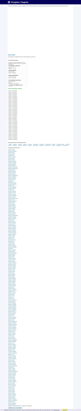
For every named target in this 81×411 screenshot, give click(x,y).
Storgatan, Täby (11, 354)
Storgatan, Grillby (11, 202)
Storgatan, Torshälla (12, 347)
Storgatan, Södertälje (12, 341)
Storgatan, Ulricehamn (12, 358)
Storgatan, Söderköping (12, 340)
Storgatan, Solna (11, 320)
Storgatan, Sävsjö (11, 337)
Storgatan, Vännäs (11, 383)
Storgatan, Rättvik (11, 301)
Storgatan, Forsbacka (12, 191)
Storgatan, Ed (10, 181)
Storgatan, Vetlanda (11, 370)
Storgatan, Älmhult (11, 391)
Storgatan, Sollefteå (11, 318)
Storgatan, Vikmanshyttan (13, 371)
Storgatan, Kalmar (11, 244)
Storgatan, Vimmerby (12, 374)
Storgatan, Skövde (11, 314)
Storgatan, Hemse (11, 221)
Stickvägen (24, 145)
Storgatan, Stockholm (12, 322)
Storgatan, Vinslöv (11, 377)
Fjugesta (19, 5)
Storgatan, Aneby (11, 152)
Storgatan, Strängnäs (12, 325)
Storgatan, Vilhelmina (12, 372)
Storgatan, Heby (11, 219)
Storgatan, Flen (11, 189)
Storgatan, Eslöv (11, 185)
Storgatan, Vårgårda (12, 380)
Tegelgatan (41, 145)
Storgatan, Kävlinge (11, 259)
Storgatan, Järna (11, 241)
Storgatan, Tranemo (12, 348)
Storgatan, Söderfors (12, 338)
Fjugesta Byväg (35, 144)
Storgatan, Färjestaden (12, 195)
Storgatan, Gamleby (11, 196)
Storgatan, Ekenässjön (12, 182)
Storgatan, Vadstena (12, 362)
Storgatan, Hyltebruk (12, 231)
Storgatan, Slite (11, 315)
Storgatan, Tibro (11, 342)
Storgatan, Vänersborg (12, 381)
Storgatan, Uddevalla (12, 357)
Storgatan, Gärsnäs (11, 209)
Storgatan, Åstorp (11, 390)
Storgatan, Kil (10, 248)
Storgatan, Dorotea (11, 179)
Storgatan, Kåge (11, 257)
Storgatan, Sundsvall (12, 330)
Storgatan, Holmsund (12, 225)
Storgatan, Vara (11, 367)
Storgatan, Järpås (11, 242)
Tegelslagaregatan (41, 5)
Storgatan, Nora (11, 287)
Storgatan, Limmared (12, 265)
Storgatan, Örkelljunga (12, 398)
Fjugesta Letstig (41, 144)
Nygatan (10, 145)
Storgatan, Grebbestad (12, 201)
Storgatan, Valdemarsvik (12, 365)
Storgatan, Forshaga (12, 194)
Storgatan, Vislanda (11, 378)
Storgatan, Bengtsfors (12, 162)
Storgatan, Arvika (11, 158)
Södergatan (30, 145)
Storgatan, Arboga (11, 153)
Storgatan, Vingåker (11, 375)
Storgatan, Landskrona (12, 262)
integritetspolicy (57, 410)
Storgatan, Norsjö (11, 291)
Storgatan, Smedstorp (12, 317)
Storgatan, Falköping (12, 188)
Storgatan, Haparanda (12, 218)
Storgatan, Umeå (11, 360)
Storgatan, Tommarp (12, 345)
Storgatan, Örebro (11, 397)
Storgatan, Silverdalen (12, 304)
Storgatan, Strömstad (12, 327)
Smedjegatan (14, 145)
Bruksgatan (49, 5)
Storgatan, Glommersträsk (13, 198)
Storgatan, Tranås (11, 350)
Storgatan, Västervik (12, 385)
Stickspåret (20, 145)
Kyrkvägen (54, 144)
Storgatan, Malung (11, 277)
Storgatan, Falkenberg (12, 186)
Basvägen (10, 144)
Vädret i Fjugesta (11, 55)
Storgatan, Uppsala (11, 361)
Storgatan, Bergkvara (12, 164)
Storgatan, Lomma (11, 269)
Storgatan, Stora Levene (12, 324)
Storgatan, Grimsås (11, 204)
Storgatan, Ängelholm (12, 394)
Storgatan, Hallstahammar (13, 215)
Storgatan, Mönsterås (12, 285)
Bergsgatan (20, 144)
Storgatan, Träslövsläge (12, 352)
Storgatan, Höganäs (12, 234)
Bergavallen (15, 144)
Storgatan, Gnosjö (11, 199)
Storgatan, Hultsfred (12, 228)
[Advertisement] (40, 15)
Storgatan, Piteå (11, 298)
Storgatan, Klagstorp (12, 249)
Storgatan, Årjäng (11, 388)
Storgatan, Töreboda (12, 355)
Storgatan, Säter (11, 335)
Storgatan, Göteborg (12, 212)
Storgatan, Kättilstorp (12, 258)
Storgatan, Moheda (11, 282)
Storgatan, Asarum (11, 159)
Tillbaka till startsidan (15, 408)
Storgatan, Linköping (12, 267)
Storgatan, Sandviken (12, 302)
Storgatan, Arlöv (11, 155)
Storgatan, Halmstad (12, 216)
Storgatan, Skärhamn (12, 312)
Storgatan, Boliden (11, 169)
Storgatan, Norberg (11, 288)
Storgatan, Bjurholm (12, 165)
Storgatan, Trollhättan (12, 351)
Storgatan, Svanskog (12, 332)
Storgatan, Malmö (11, 275)
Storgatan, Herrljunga (12, 222)
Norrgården (68, 144)
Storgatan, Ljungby (11, 268)
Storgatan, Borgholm (12, 171)
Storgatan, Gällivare (11, 208)
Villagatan (53, 145)
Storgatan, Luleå (11, 272)
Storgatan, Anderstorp (12, 151)
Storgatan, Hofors (11, 224)
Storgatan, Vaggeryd (12, 364)
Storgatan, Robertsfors (12, 299)
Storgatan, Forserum (12, 192)
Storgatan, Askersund (12, 161)
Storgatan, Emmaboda (12, 184)
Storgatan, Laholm (11, 261)
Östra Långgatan (65, 145)
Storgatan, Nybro (11, 294)
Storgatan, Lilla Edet (12, 264)
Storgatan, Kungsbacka (12, 252)
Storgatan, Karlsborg (12, 245)
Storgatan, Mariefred (12, 278)
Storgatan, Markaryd (12, 279)
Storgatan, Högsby (11, 235)
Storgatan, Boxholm (12, 172)
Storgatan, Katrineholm (12, 247)
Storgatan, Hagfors (11, 214)
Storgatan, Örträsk (11, 401)
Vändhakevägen (58, 145)
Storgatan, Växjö (11, 387)
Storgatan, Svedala (11, 334)
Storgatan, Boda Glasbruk (13, 168)
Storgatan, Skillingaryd (12, 310)
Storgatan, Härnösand (12, 232)
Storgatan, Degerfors (12, 178)
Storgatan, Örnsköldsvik (12, 400)
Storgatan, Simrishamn (12, 305)
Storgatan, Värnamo (12, 384)
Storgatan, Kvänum (11, 255)
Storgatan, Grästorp (11, 205)
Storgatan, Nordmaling (12, 289)
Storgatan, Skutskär (11, 311)
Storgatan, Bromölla (12, 174)
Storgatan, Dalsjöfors (12, 176)
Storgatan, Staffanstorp (12, 321)
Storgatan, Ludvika (11, 271)
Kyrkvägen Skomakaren (61, 144)
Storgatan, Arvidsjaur (12, 156)
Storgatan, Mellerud (11, 281)
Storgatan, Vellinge (11, 368)
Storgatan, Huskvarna (12, 229)
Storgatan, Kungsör (11, 254)
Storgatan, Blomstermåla (12, 166)
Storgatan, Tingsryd (11, 344)
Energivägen (30, 144)
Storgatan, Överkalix (12, 404)
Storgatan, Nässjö (11, 295)
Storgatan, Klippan (11, 251)
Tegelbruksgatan (35, 145)
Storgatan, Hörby (11, 237)
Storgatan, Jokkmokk (12, 239)
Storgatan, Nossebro (12, 292)
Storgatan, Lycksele (11, 274)
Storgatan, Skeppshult (12, 308)
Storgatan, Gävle (11, 211)
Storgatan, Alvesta (11, 149)
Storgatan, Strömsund (12, 328)
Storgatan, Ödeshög (12, 395)
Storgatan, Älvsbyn (11, 392)
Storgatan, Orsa (11, 297)
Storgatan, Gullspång (12, 206)
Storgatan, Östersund (12, 403)
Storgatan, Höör (11, 238)
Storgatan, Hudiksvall (12, 226)
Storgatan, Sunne (11, 331)
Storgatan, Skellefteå (12, 307)
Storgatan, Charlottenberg (13, 175)
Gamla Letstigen (48, 144)
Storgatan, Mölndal (11, 284)
